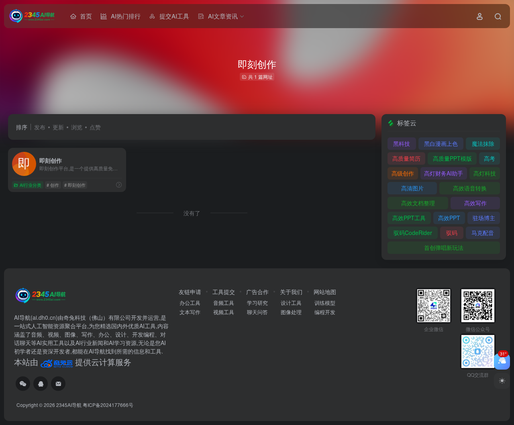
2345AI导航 (69, 404)
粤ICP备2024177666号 (108, 404)
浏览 (76, 127)
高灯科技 (484, 173)
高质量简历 (406, 158)
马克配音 (482, 233)
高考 (489, 158)
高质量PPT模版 (452, 158)
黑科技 (401, 143)
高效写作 (475, 203)
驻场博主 (484, 218)
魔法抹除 (483, 143)
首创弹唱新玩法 (443, 247)
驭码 (451, 233)
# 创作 (53, 185)
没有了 (192, 213)
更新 (58, 127)
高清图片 (412, 188)
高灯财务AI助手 (443, 173)
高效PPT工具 (409, 218)
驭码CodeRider (413, 233)
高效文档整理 (418, 203)
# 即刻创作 (75, 185)
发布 (39, 127)
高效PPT (449, 218)
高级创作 (403, 173)
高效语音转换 (470, 188)
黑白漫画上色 (441, 143)
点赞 (95, 127)
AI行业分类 (30, 185)
